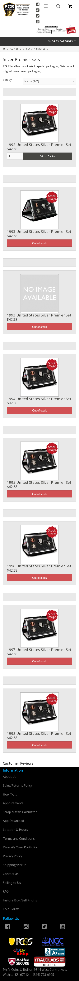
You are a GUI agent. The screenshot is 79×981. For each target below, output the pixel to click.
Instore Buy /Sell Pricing (20, 900)
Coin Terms (11, 909)
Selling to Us (12, 883)
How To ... (10, 794)
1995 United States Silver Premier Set (39, 482)
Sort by (7, 79)
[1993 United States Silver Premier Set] (39, 209)
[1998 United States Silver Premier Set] (39, 711)
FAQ (6, 891)
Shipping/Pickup (14, 865)
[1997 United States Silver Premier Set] (39, 628)
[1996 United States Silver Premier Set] (39, 544)
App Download (13, 821)
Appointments (13, 803)
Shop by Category (61, 41)
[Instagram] (38, 10)
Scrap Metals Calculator (20, 812)
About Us (9, 776)
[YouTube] (38, 22)
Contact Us (11, 874)
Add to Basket (48, 156)
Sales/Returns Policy (17, 785)
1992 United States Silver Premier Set (39, 144)
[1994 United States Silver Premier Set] (39, 377)
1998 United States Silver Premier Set (39, 733)
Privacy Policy (12, 856)
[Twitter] (38, 16)
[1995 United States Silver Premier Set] (39, 460)
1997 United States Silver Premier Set (39, 649)
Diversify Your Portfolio (20, 847)
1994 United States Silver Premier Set (39, 398)
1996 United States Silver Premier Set (39, 565)
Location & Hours (15, 830)
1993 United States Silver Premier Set (39, 231)
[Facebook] (38, 4)
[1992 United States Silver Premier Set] (39, 123)
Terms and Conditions (19, 838)
